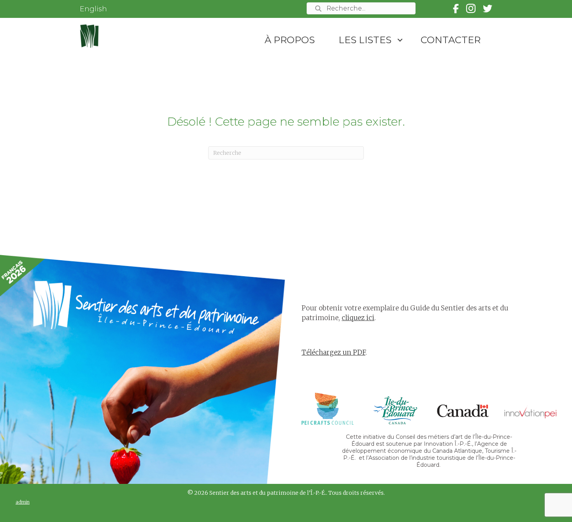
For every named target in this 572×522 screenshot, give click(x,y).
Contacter (451, 40)
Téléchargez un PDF (333, 352)
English (93, 9)
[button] (400, 40)
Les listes (365, 40)
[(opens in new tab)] (328, 408)
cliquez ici (358, 318)
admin (23, 502)
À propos (290, 40)
